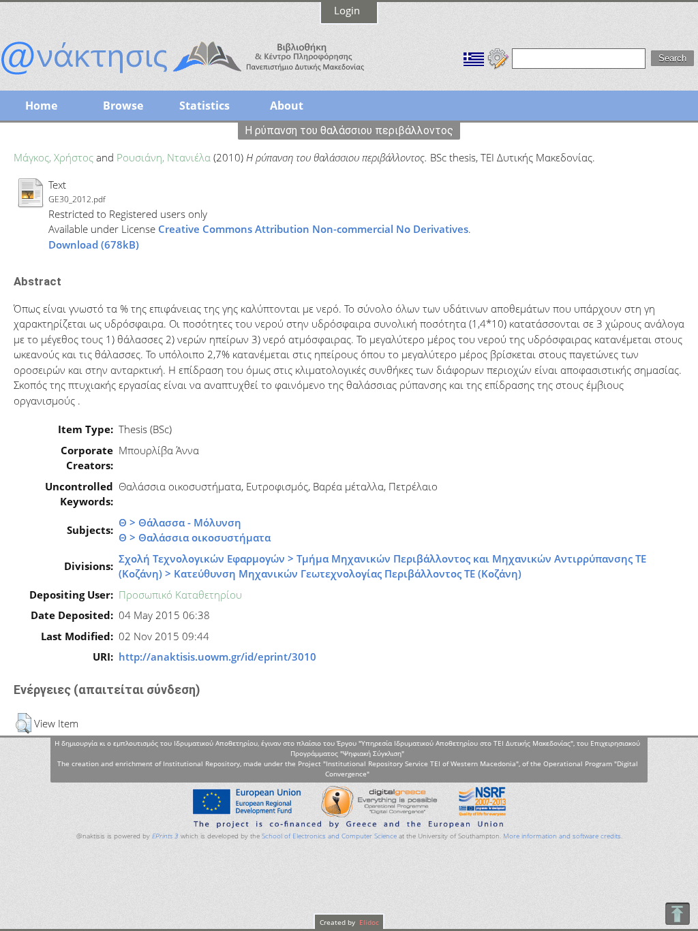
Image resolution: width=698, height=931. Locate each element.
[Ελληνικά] (474, 57)
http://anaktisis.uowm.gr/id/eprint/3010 (217, 656)
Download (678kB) (93, 244)
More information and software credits (562, 836)
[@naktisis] (204, 76)
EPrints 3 (165, 836)
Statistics (204, 105)
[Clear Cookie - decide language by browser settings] (498, 57)
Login (347, 10)
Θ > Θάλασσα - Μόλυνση (180, 522)
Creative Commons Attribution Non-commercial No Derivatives (313, 229)
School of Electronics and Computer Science (329, 836)
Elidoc (368, 922)
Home (41, 105)
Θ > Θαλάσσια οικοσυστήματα (195, 537)
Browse (123, 105)
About (286, 105)
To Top (677, 913)
